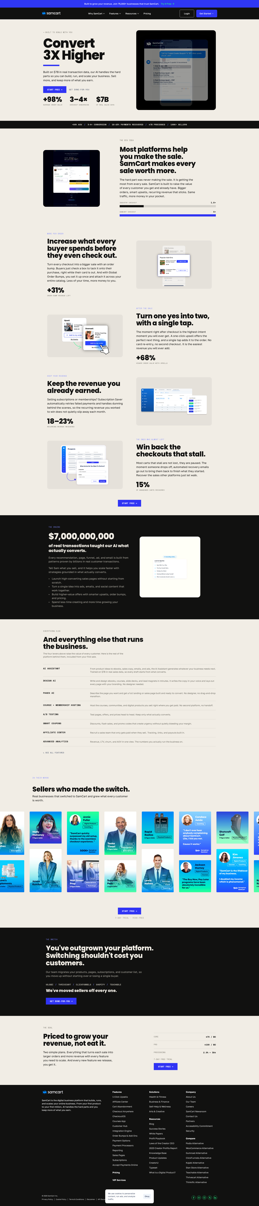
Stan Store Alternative (197, 1167)
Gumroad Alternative (196, 1153)
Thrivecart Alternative (197, 1177)
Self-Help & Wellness (160, 1106)
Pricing (116, 1172)
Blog (151, 1123)
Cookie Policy (61, 1199)
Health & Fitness (157, 1096)
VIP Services (119, 1180)
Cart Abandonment (122, 1106)
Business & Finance (159, 1101)
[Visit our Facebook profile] (194, 1198)
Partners (190, 1121)
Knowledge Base (157, 1153)
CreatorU (154, 1162)
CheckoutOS (119, 1116)
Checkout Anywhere (123, 1111)
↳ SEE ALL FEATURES (53, 752)
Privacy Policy (47, 1199)
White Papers (156, 1133)
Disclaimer (91, 1199)
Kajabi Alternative (195, 1162)
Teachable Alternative (197, 1172)
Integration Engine (122, 1131)
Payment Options (121, 1140)
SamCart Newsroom (196, 1111)
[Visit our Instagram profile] (204, 1198)
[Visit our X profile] (210, 1198)
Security (190, 1131)
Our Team (191, 1101)
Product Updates (158, 1158)
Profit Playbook (157, 1138)
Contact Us (191, 1116)
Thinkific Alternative (196, 1182)
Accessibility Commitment (199, 1126)
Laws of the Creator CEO (161, 1143)
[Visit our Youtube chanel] (199, 1198)
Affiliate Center (120, 1101)
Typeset (153, 1167)
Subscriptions (120, 1160)
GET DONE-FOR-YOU (79, 89)
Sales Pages (119, 1155)
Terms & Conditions (76, 1199)
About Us (190, 1096)
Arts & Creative (156, 1111)
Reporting (118, 1150)
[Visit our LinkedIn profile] (215, 1198)
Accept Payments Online (125, 1165)
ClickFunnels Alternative (198, 1158)
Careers (190, 1106)
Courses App (119, 1121)
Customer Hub (120, 1126)
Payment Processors (123, 1145)
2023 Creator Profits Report (163, 1148)
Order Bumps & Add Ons (125, 1135)
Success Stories (157, 1128)
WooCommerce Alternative (199, 1148)
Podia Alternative (195, 1143)
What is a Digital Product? (162, 1172)
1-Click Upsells (120, 1096)
